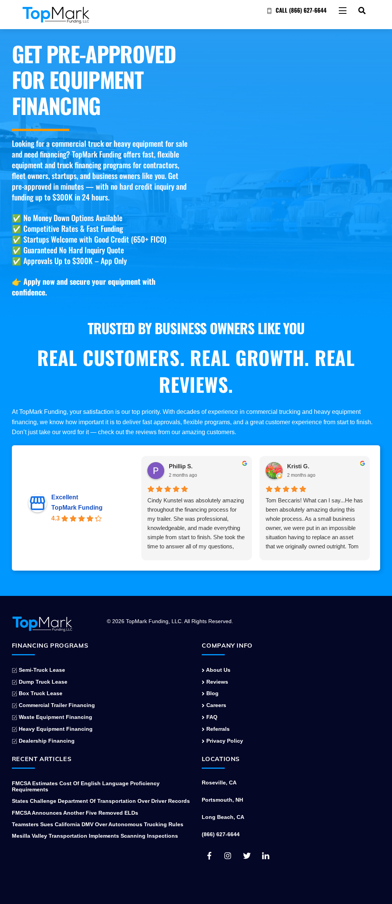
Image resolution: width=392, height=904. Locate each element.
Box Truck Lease (39, 693)
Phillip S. (181, 466)
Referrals (217, 729)
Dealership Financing (46, 741)
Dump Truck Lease (42, 682)
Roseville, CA (219, 782)
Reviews (216, 682)
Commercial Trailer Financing (56, 705)
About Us (217, 670)
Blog (211, 693)
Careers (215, 705)
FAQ (211, 717)
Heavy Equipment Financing (55, 729)
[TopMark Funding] (56, 20)
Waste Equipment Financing (54, 717)
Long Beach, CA (223, 817)
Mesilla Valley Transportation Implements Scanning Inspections (95, 836)
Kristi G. (298, 466)
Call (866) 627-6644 (300, 10)
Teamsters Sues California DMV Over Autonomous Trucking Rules (97, 824)
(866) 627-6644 (221, 834)
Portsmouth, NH (222, 800)
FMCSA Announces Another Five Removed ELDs (75, 813)
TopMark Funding (77, 507)
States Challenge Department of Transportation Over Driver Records (101, 801)
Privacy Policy (224, 741)
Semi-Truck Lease (41, 670)
